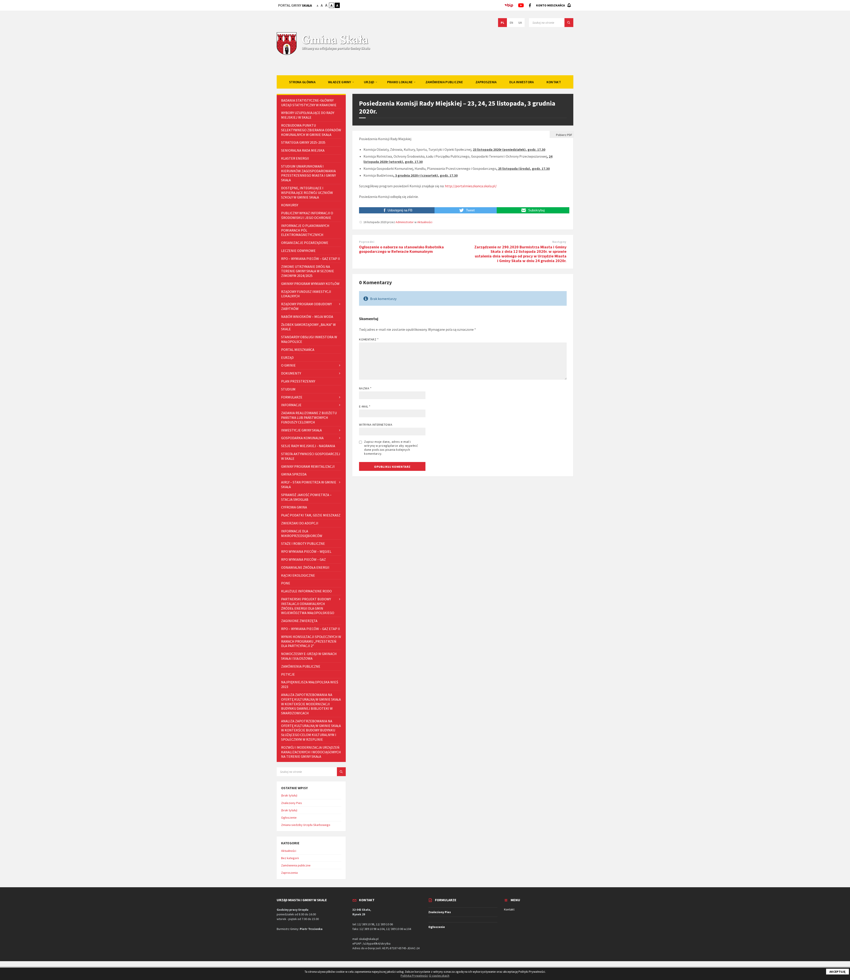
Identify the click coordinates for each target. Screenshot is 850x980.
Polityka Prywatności (414, 976)
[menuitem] (302, 81)
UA (520, 23)
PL (502, 23)
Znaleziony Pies (291, 803)
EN (511, 23)
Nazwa (365, 388)
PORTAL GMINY (295, 5)
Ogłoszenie (289, 818)
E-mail (364, 406)
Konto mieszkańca (550, 5)
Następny (559, 242)
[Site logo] (286, 54)
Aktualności (424, 222)
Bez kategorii (290, 858)
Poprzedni (366, 242)
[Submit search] (568, 22)
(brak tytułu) (289, 795)
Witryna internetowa (375, 425)
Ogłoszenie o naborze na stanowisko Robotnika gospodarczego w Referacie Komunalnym (401, 249)
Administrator (405, 222)
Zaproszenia (289, 873)
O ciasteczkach (439, 976)
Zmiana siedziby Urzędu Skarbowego (305, 825)
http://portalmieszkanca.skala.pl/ (471, 186)
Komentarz (369, 339)
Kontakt (509, 909)
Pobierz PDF (563, 135)
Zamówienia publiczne (296, 865)
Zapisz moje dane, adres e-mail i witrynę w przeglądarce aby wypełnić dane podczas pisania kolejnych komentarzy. (391, 448)
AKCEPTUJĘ (837, 972)
